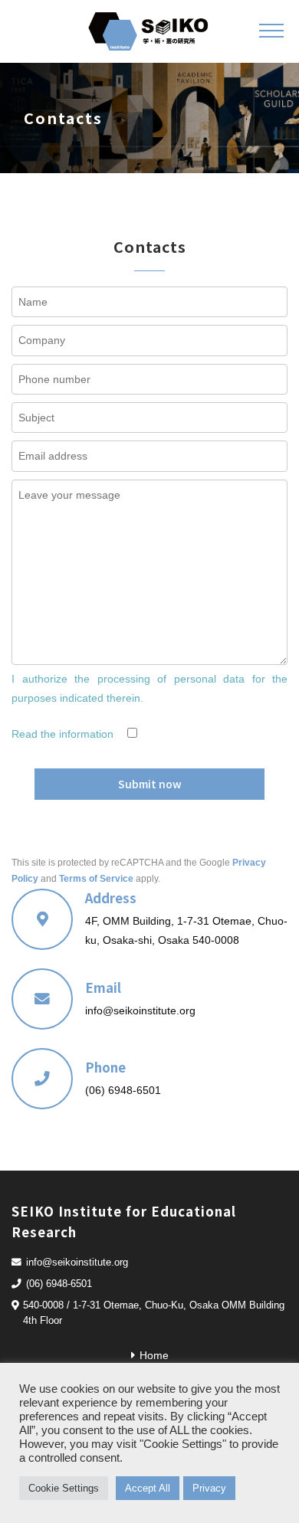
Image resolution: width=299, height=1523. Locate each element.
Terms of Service (96, 878)
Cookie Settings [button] (63, 1488)
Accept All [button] (147, 1488)
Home (154, 1355)
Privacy (209, 1488)
